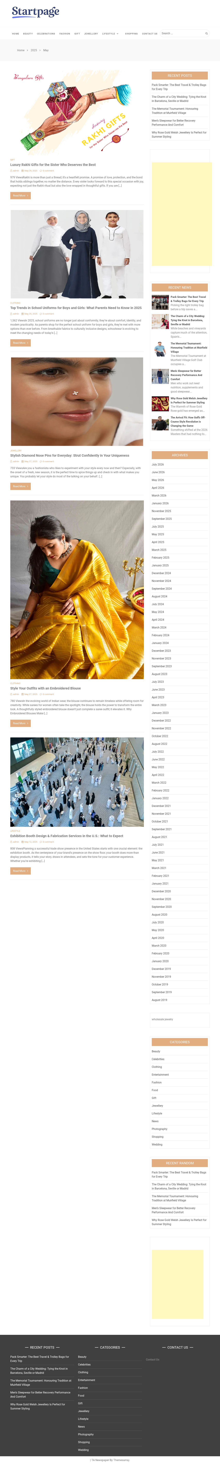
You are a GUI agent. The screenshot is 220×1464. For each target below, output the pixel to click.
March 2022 (159, 782)
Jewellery (91, 33)
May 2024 (158, 612)
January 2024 (160, 643)
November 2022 (161, 728)
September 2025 (162, 518)
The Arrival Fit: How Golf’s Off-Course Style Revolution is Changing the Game (188, 421)
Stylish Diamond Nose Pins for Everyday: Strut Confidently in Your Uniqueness (69, 455)
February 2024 (160, 635)
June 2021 (158, 852)
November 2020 (161, 899)
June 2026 (158, 472)
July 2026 (158, 464)
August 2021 (159, 837)
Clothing (15, 303)
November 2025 (161, 511)
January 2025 (160, 565)
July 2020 (158, 922)
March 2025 (159, 550)
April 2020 (158, 938)
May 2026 (158, 480)
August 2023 (159, 674)
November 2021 (161, 813)
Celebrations (46, 33)
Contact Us (150, 33)
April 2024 (158, 619)
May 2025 (158, 534)
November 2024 (161, 581)
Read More (19, 195)
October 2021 (160, 821)
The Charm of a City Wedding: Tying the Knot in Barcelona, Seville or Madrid (188, 320)
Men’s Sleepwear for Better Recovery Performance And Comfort (186, 375)
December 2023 (161, 650)
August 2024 (159, 596)
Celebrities (158, 1059)
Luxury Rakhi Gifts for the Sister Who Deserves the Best (53, 165)
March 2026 (159, 495)
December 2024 (161, 573)
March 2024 (159, 627)
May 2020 (158, 930)
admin (16, 170)
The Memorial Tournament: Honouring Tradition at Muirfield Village (189, 347)
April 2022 (158, 775)
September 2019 (162, 992)
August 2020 (159, 914)
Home (15, 33)
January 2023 (160, 712)
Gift (77, 33)
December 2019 (161, 969)
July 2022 (158, 751)
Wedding (157, 1144)
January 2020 (160, 961)
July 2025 (158, 526)
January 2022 (160, 798)
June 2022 (158, 759)
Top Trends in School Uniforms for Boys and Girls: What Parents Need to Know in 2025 (76, 308)
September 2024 (162, 588)
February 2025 (160, 557)
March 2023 (159, 705)
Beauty (28, 33)
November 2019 (161, 976)
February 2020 (160, 953)
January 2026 (160, 503)
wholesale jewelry (162, 1019)
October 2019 (160, 984)
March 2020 (159, 945)
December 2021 (161, 806)
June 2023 (158, 689)
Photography (159, 1129)
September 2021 (162, 829)
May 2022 (158, 767)
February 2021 (160, 875)
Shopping (131, 33)
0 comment (48, 170)
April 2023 (158, 697)
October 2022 (160, 736)
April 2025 (158, 542)
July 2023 (158, 681)
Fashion (64, 33)
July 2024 (158, 604)
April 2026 (158, 487)
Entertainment (160, 1074)
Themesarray (121, 1460)
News (155, 1121)
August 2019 (159, 1000)
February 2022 (160, 790)
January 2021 (160, 883)
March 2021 (159, 868)
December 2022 (161, 720)
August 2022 (159, 744)
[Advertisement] (182, 214)
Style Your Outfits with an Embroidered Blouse (45, 688)
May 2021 (158, 860)
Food (155, 1090)
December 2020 (161, 891)
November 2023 (161, 658)
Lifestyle (108, 33)
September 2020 (162, 907)
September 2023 (162, 666)
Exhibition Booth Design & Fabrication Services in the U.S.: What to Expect (66, 836)
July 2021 (158, 844)
